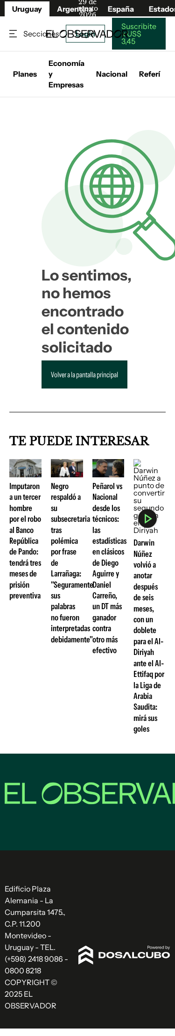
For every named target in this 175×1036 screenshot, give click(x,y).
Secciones (14, 34)
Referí (149, 74)
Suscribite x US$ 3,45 (138, 34)
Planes (25, 74)
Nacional (111, 74)
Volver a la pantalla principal (84, 374)
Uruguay (27, 9)
